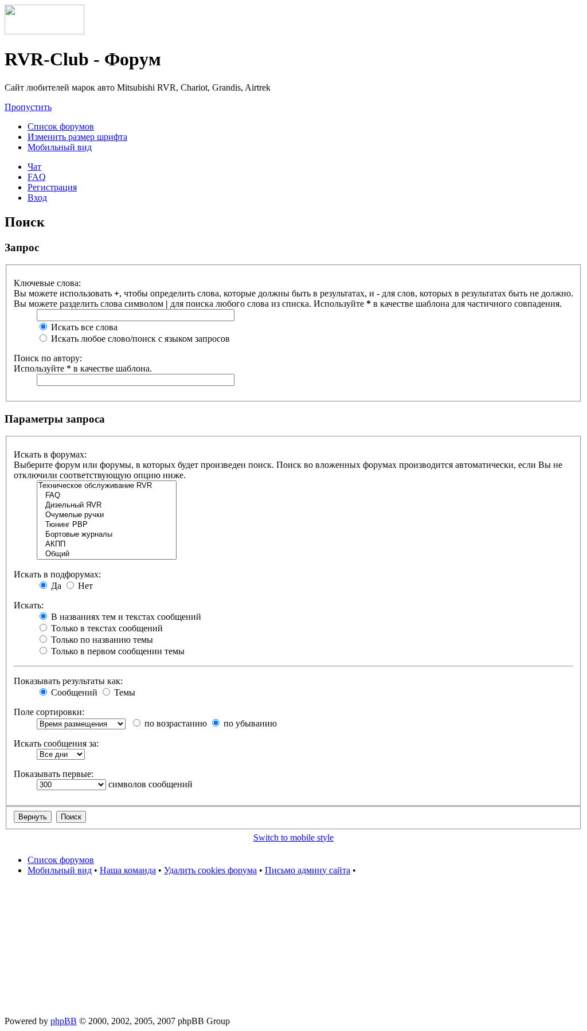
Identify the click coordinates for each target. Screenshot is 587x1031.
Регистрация (52, 187)
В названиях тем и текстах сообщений (125, 617)
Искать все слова (83, 327)
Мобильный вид (60, 147)
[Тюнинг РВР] (106, 525)
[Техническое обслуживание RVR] (106, 486)
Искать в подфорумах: (57, 574)
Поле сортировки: (49, 712)
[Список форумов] (44, 31)
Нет (84, 586)
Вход (37, 197)
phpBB (63, 1021)
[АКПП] (106, 544)
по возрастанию (174, 723)
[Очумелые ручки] (106, 515)
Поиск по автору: (48, 358)
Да (55, 586)
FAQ (37, 177)
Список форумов (61, 126)
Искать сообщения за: (56, 743)
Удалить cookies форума (210, 870)
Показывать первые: (53, 774)
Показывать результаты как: (68, 681)
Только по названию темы (101, 640)
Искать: (29, 605)
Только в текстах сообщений (106, 628)
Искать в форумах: (50, 454)
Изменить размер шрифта (77, 137)
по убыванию (249, 723)
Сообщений (73, 692)
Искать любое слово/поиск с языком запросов (139, 338)
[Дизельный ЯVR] (106, 505)
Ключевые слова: (47, 283)
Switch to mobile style (293, 837)
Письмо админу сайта (307, 870)
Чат (34, 166)
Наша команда (128, 870)
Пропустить (28, 107)
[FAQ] (106, 496)
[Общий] (106, 554)
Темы (123, 692)
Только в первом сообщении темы (117, 651)
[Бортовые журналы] (106, 535)
